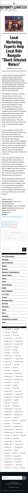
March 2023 (16, 388)
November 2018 (8, 462)
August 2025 (8, 347)
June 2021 (7, 420)
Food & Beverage (7, 285)
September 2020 (9, 432)
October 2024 (8, 361)
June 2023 (7, 385)
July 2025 (16, 347)
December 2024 (8, 358)
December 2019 (8, 444)
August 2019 (8, 450)
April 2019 (23, 453)
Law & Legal (5, 294)
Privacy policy (13, 490)
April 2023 (7, 388)
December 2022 (8, 394)
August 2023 (8, 382)
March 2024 (16, 370)
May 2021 (15, 420)
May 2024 (15, 367)
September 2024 (19, 361)
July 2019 (16, 450)
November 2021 (19, 412)
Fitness (4, 282)
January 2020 (18, 441)
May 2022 (15, 403)
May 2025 (15, 350)
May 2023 (15, 385)
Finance (4, 278)
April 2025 (7, 353)
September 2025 (19, 344)
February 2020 (8, 441)
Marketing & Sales (7, 300)
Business (4, 266)
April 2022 (7, 406)
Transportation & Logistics (10, 319)
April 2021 (23, 420)
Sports (4, 313)
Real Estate (5, 307)
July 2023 (16, 382)
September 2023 (19, 379)
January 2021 (8, 426)
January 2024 (18, 373)
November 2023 (19, 376)
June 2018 (14, 467)
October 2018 (18, 462)
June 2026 (7, 332)
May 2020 (23, 435)
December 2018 (17, 459)
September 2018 (9, 465)
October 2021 (8, 414)
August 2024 (8, 364)
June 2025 (7, 350)
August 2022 (8, 400)
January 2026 (18, 338)
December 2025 (8, 341)
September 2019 (18, 447)
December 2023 (8, 376)
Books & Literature (7, 263)
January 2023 (18, 391)
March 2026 (16, 335)
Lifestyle (4, 297)
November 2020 (8, 429)
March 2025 (16, 353)
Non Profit (5, 304)
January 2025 (18, 356)
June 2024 (7, 367)
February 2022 (8, 409)
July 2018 (7, 467)
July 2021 (16, 417)
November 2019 (19, 444)
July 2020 (7, 435)
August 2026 (8, 329)
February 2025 (8, 356)
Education (5, 269)
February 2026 (8, 338)
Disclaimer (5, 490)
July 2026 (16, 329)
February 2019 (17, 456)
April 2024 (7, 370)
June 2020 (15, 435)
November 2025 (19, 341)
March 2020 (16, 438)
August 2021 (8, 417)
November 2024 (19, 358)
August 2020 (19, 432)
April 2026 (7, 335)
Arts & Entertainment (8, 256)
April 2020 (7, 438)
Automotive (5, 260)
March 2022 (16, 406)
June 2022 (7, 403)
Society (4, 310)
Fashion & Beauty (7, 275)
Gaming (4, 288)
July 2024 (16, 364)
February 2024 (8, 373)
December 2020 (18, 426)
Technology (5, 316)
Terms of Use (21, 490)
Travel (3, 322)
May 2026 (15, 332)
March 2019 (7, 456)
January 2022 (18, 409)
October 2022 (8, 397)
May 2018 (22, 467)
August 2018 (19, 465)
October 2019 (8, 447)
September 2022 (19, 397)
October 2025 (8, 344)
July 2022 (16, 400)
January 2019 (8, 459)
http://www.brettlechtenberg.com (12, 217)
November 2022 (19, 394)
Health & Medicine (7, 291)
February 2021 (17, 423)
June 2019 (7, 453)
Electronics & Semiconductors (10, 272)
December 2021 (8, 412)
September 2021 (18, 414)
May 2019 (15, 453)
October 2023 (8, 379)
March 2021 (7, 423)
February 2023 (8, 391)
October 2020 (19, 429)
